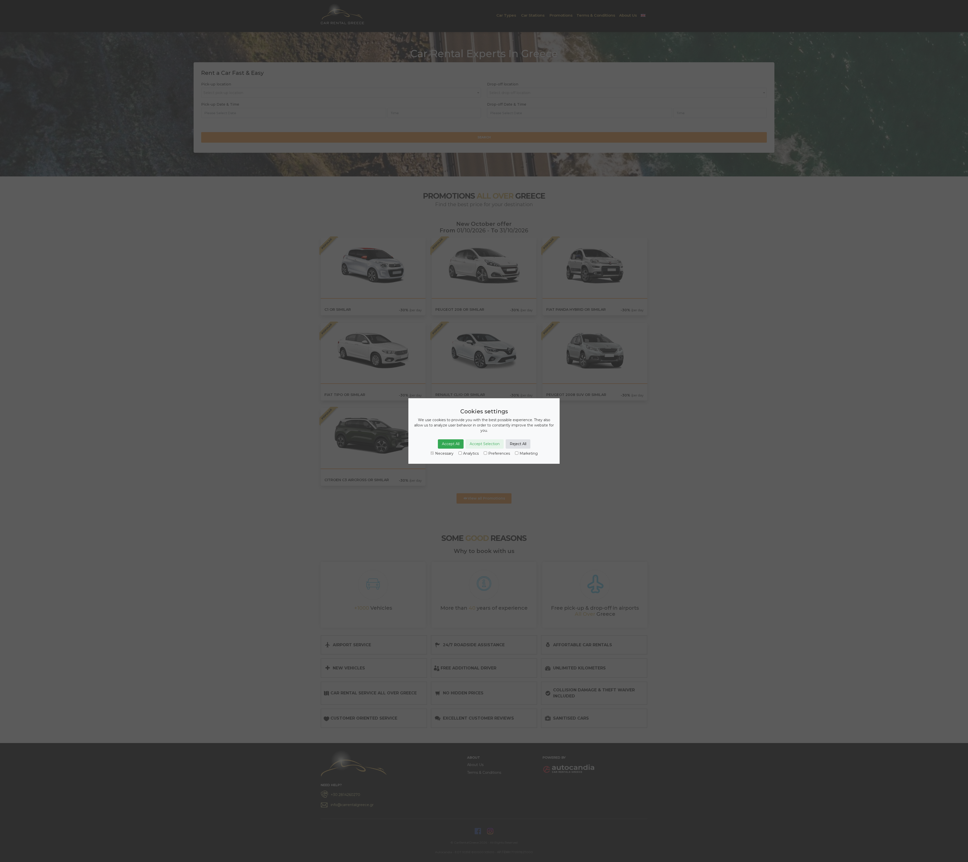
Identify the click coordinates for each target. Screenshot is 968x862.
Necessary (444, 453)
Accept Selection (485, 444)
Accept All (451, 444)
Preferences (499, 453)
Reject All (518, 444)
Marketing (529, 453)
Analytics (471, 453)
